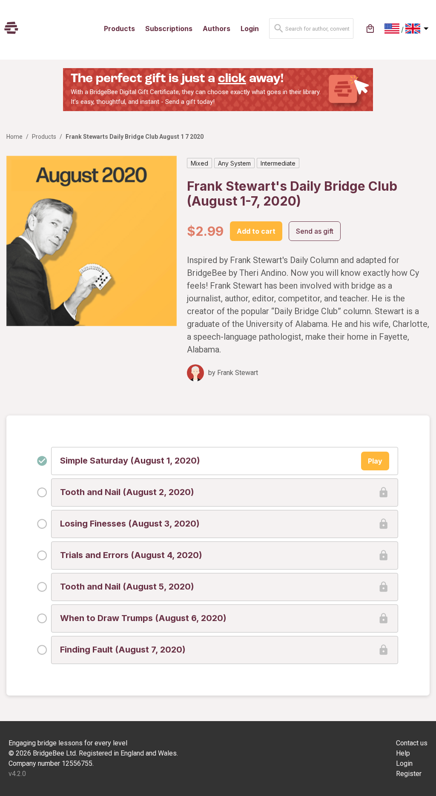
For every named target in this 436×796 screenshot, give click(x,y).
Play (375, 461)
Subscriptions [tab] (168, 28)
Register (409, 774)
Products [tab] (119, 28)
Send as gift (314, 231)
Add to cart (256, 231)
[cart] (370, 29)
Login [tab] (250, 28)
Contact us (411, 743)
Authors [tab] (216, 28)
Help (403, 753)
